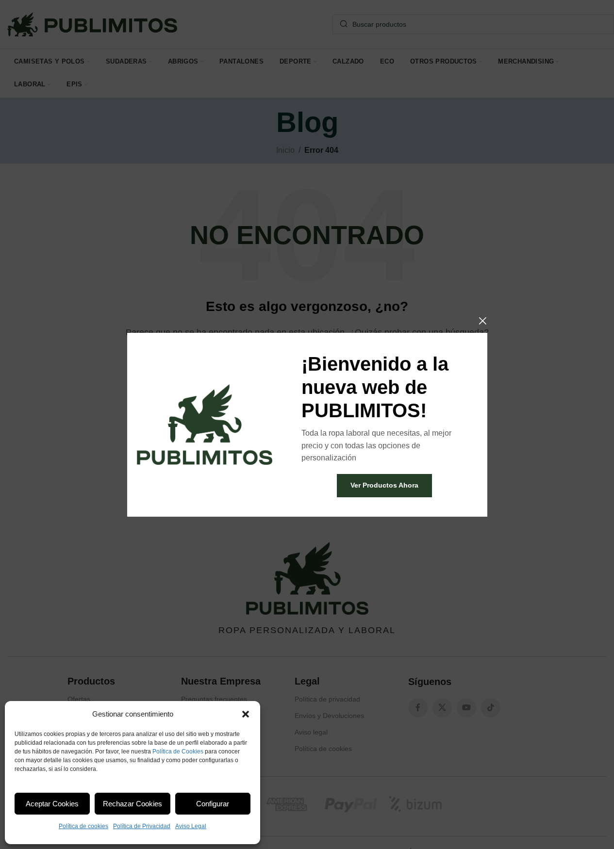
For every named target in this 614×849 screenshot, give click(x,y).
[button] (245, 714)
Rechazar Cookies (132, 804)
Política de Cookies (177, 751)
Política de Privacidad (141, 826)
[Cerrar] (482, 321)
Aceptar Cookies (52, 804)
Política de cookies (83, 826)
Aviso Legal (190, 826)
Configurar (212, 804)
